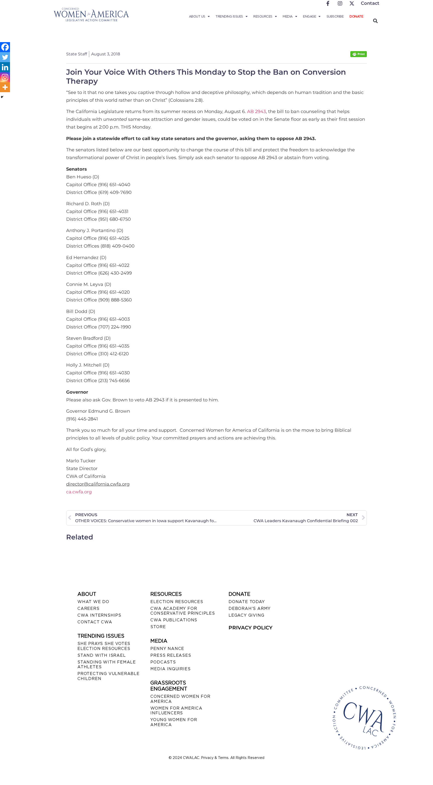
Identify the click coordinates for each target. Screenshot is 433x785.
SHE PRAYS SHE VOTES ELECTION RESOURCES (103, 646)
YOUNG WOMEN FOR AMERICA (173, 722)
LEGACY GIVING (246, 615)
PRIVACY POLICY (250, 628)
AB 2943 (256, 111)
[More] (5, 87)
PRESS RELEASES (170, 655)
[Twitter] (5, 57)
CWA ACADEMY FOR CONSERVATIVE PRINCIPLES (182, 611)
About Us (197, 16)
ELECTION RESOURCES (176, 601)
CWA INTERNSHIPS (99, 615)
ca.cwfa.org (79, 492)
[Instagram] (5, 77)
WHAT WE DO (93, 601)
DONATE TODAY (247, 601)
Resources (262, 16)
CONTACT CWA (94, 622)
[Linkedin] (5, 67)
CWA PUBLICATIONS (173, 620)
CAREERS (88, 608)
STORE (158, 626)
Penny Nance (167, 648)
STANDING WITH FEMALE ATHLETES (106, 664)
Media (288, 16)
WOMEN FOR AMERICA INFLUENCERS (176, 710)
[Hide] (2, 97)
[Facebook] (5, 47)
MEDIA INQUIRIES (170, 668)
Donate (356, 16)
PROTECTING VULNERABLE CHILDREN (108, 676)
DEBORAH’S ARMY (250, 608)
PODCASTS (163, 662)
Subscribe (335, 16)
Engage (309, 16)
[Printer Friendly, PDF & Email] (358, 55)
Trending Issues (229, 16)
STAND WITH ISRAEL (101, 655)
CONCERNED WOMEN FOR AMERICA (180, 699)
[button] (375, 21)
